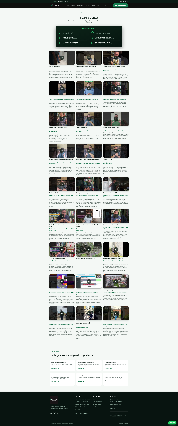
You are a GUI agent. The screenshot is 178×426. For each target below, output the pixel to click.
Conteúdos (87, 5)
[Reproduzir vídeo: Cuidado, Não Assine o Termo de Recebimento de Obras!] (89, 216)
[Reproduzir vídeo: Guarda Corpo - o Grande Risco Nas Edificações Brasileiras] (89, 151)
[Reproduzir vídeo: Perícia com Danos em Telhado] (116, 88)
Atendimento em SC (97, 404)
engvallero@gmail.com (123, 1)
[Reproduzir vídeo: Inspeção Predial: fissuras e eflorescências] (89, 58)
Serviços (73, 5)
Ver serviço (54, 368)
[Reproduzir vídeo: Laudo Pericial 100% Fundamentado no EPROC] (89, 281)
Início (68, 5)
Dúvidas (99, 5)
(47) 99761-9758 (114, 399)
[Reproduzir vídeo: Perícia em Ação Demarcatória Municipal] (116, 313)
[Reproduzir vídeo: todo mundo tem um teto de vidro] (62, 88)
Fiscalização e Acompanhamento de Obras (81, 410)
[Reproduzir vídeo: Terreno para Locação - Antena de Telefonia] (116, 281)
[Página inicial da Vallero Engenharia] (55, 5)
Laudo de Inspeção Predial (81, 413)
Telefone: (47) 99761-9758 (116, 401)
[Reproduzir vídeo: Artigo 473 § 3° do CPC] (116, 151)
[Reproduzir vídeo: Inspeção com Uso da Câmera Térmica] (62, 119)
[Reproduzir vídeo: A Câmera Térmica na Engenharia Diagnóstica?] (62, 281)
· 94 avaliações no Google (60, 1)
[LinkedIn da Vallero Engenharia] (58, 413)
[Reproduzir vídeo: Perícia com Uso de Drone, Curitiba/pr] (89, 249)
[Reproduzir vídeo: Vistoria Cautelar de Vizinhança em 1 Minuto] (116, 58)
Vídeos (93, 5)
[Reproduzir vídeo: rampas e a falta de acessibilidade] (116, 119)
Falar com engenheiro (120, 5)
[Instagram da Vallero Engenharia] (51, 413)
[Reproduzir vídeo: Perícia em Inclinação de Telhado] (116, 184)
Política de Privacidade (123, 423)
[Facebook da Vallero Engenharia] (54, 413)
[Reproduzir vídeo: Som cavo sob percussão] (62, 58)
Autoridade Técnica (97, 401)
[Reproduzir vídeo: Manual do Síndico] (62, 313)
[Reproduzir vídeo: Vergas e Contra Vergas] (89, 119)
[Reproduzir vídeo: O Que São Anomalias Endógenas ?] (62, 249)
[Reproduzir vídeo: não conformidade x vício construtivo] (89, 88)
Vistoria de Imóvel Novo (80, 406)
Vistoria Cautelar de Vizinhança (82, 399)
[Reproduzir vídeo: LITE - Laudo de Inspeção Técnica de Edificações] (62, 151)
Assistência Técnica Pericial (81, 401)
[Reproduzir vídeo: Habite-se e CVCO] (62, 184)
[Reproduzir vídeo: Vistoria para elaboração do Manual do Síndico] (89, 313)
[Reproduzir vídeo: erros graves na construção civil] (89, 184)
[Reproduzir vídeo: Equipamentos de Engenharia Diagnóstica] (116, 249)
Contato (105, 5)
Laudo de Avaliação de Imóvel (82, 404)
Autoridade (80, 5)
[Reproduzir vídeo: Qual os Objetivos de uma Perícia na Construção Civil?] (62, 216)
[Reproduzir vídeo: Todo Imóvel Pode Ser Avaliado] (116, 216)
